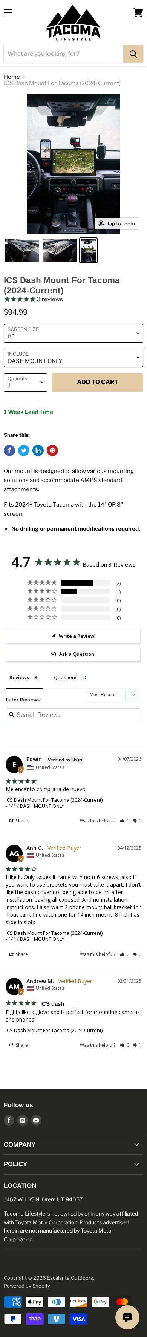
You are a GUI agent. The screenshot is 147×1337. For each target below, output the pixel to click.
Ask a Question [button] (76, 654)
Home (12, 77)
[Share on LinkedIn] (38, 450)
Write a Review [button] (77, 636)
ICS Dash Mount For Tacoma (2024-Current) (54, 799)
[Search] (133, 54)
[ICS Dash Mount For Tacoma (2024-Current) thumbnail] (22, 250)
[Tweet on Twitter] (23, 450)
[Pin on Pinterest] (52, 450)
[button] (124, 821)
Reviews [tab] (19, 677)
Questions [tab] (66, 677)
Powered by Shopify (27, 1286)
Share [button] (21, 821)
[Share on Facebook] (9, 450)
